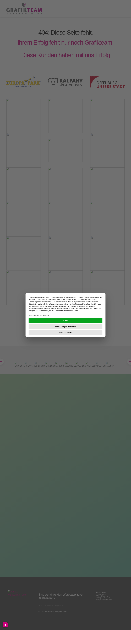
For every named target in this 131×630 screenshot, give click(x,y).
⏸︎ (5, 625)
